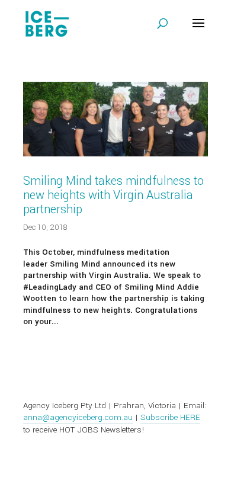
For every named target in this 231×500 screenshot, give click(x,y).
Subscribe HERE (170, 417)
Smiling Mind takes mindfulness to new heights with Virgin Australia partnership (113, 195)
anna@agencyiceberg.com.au (78, 417)
